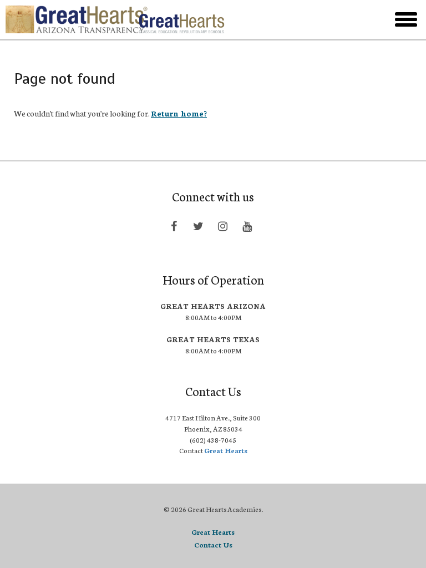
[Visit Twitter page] (198, 226)
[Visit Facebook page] (173, 226)
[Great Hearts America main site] (182, 19)
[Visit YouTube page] (247, 226)
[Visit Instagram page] (222, 226)
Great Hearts (225, 450)
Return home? (179, 113)
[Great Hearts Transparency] (68, 19)
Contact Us (213, 544)
